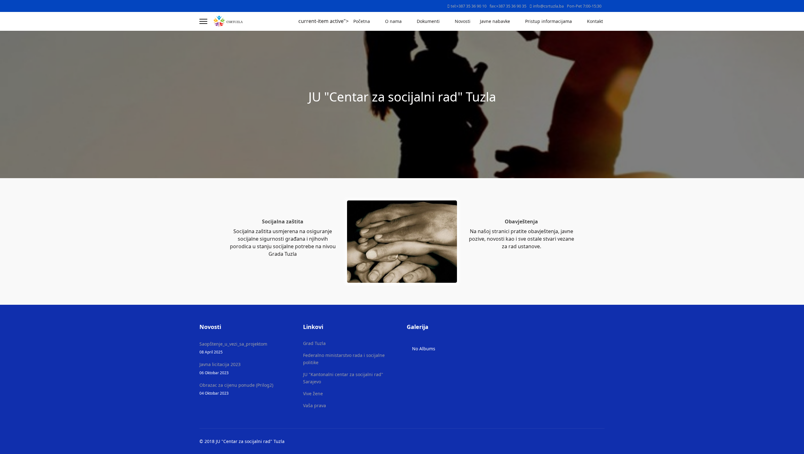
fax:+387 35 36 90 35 (508, 6)
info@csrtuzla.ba (548, 6)
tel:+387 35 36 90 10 (468, 6)
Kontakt (595, 21)
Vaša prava (314, 405)
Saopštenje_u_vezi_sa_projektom (233, 347)
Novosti (462, 21)
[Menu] (203, 21)
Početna (361, 21)
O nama (393, 21)
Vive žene (313, 394)
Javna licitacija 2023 (220, 368)
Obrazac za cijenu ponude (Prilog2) (236, 389)
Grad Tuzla (314, 343)
